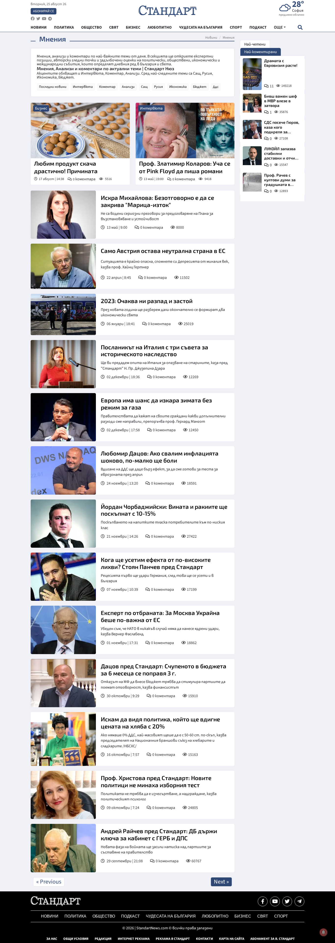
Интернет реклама (134, 938)
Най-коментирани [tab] (260, 52)
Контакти (204, 938)
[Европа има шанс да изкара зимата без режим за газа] (63, 417)
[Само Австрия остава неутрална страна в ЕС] (63, 266)
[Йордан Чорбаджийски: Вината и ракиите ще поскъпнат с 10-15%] (63, 524)
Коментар (107, 86)
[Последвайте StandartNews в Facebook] (33, 19)
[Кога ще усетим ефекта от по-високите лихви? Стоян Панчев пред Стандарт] (63, 577)
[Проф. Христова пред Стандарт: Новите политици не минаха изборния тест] (63, 795)
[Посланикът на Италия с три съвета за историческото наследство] (63, 364)
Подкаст (130, 916)
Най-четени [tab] (255, 44)
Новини (211, 37)
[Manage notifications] (323, 932)
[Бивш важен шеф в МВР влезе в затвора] (252, 103)
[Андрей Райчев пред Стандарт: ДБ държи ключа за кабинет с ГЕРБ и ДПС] (63, 848)
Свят (262, 916)
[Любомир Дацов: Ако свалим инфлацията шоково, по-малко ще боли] (63, 470)
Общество (103, 916)
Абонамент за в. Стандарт (272, 938)
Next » (221, 881)
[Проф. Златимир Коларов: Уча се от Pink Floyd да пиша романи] (185, 130)
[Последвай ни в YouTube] (275, 901)
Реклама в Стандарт (173, 938)
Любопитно (215, 916)
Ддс (216, 86)
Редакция (103, 938)
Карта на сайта (231, 938)
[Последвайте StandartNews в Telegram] (50, 19)
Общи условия (76, 938)
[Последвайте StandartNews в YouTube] (44, 19)
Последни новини (52, 86)
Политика (75, 916)
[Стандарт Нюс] (55, 905)
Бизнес (41, 108)
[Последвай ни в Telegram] (299, 901)
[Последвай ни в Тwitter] (287, 901)
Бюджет (199, 86)
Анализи (128, 86)
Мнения (228, 37)
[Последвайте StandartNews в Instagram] (38, 19)
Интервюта (83, 86)
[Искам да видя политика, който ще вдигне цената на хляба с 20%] (63, 739)
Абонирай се (43, 11)
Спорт (281, 916)
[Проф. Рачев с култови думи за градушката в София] (252, 182)
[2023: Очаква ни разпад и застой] (63, 314)
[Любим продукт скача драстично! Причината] (80, 130)
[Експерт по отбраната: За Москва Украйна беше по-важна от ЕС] (63, 630)
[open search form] (300, 27)
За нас (51, 938)
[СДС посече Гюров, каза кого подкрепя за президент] (252, 129)
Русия (158, 86)
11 (272, 86)
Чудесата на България (171, 916)
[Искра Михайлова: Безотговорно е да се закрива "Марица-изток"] (63, 215)
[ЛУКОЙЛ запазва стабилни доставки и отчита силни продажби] (252, 155)
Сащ (144, 86)
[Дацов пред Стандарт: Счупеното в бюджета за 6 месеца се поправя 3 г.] (63, 683)
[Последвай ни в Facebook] (263, 901)
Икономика (178, 86)
